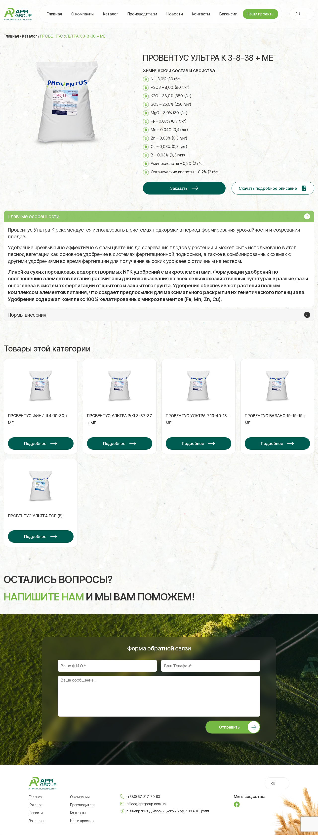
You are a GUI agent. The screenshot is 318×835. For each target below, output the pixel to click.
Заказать (179, 188)
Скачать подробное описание (268, 188)
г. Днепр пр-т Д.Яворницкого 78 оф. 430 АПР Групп (167, 811)
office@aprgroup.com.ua (146, 804)
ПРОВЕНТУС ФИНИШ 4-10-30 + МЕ (38, 419)
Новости (174, 13)
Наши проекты (260, 13)
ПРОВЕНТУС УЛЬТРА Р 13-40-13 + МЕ (198, 419)
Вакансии (228, 13)
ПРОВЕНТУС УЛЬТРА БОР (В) (35, 515)
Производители (142, 13)
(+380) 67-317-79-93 (143, 796)
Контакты (201, 13)
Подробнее (35, 443)
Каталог (110, 13)
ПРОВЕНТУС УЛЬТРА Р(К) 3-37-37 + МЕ (119, 419)
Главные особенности (33, 216)
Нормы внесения (27, 315)
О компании (82, 13)
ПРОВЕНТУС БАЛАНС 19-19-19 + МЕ (275, 419)
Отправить (229, 727)
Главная (54, 13)
